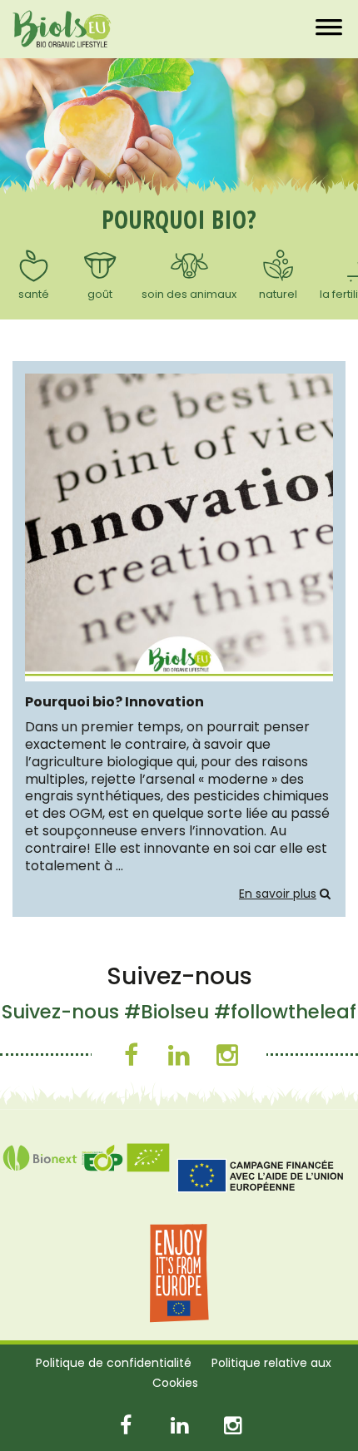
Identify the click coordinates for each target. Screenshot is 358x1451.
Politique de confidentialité (113, 1362)
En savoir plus (277, 893)
